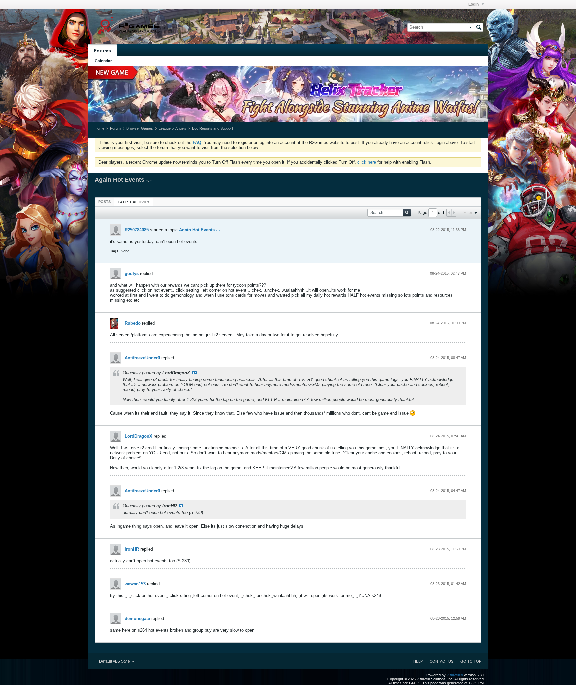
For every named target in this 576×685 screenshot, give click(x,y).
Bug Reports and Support (212, 128)
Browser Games (139, 128)
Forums (102, 50)
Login (474, 4)
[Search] (478, 27)
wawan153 (135, 583)
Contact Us (441, 661)
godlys (132, 273)
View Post (194, 372)
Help (418, 661)
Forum (115, 128)
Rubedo (133, 323)
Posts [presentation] (104, 202)
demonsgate (137, 618)
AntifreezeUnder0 (142, 357)
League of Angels (172, 128)
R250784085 (137, 229)
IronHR (132, 549)
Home (99, 128)
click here (366, 162)
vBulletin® (455, 675)
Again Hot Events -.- (199, 229)
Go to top (470, 661)
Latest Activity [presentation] (133, 202)
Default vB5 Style (115, 661)
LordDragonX (138, 436)
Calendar (103, 61)
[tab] (104, 201)
